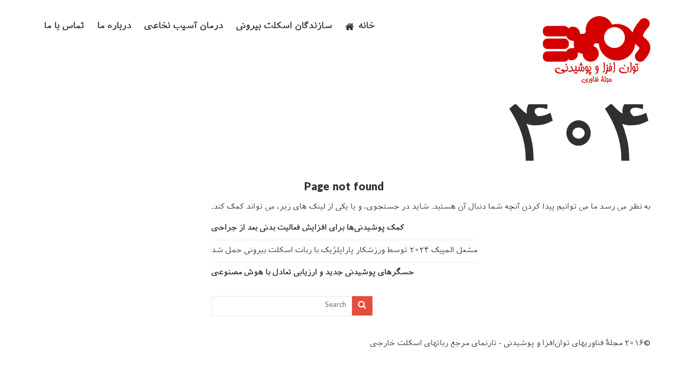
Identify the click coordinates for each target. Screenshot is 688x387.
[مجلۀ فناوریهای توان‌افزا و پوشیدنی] (596, 80)
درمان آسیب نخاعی (183, 26)
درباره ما (114, 26)
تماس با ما (64, 26)
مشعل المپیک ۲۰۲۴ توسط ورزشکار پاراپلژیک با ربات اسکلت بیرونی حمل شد (344, 251)
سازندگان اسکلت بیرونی (284, 26)
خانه (367, 26)
